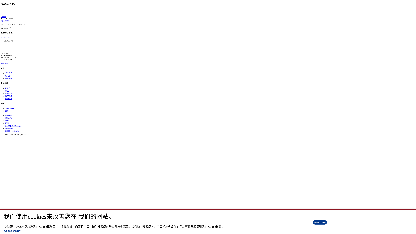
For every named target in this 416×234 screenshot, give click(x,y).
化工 (7, 91)
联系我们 (4, 63)
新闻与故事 (9, 108)
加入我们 (8, 76)
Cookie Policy (12, 230)
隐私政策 (8, 118)
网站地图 (8, 115)
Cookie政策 (9, 128)
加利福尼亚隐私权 (12, 131)
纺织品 (7, 88)
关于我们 (8, 73)
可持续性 (8, 78)
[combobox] (208, 19)
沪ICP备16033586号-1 (13, 126)
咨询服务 (8, 99)
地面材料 (8, 93)
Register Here (5, 37)
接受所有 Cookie (320, 222)
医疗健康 (8, 96)
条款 (7, 121)
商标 (7, 123)
